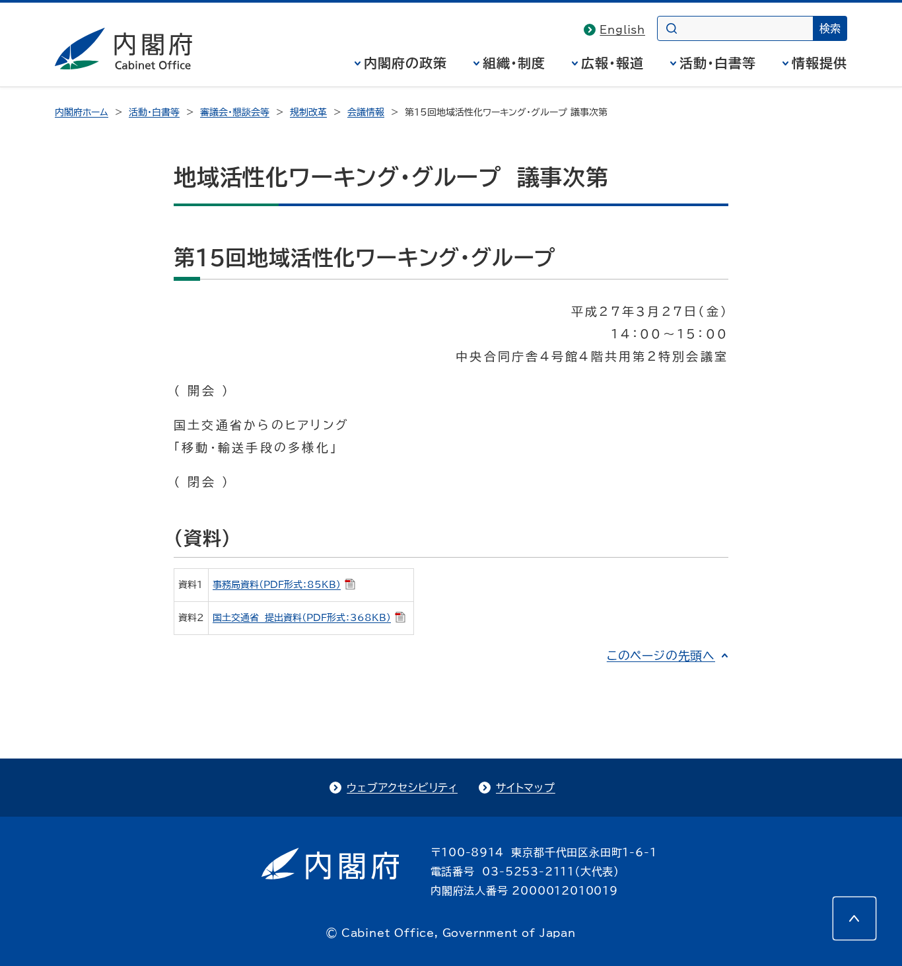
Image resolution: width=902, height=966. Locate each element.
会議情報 (365, 112)
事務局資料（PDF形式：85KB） (277, 584)
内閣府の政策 (405, 62)
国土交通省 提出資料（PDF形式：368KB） (302, 617)
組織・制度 (514, 62)
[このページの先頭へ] (854, 918)
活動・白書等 (717, 62)
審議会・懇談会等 (234, 112)
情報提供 (819, 62)
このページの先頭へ (661, 655)
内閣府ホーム (81, 112)
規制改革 (308, 112)
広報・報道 (612, 62)
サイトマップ (525, 787)
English (622, 29)
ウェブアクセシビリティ (402, 787)
